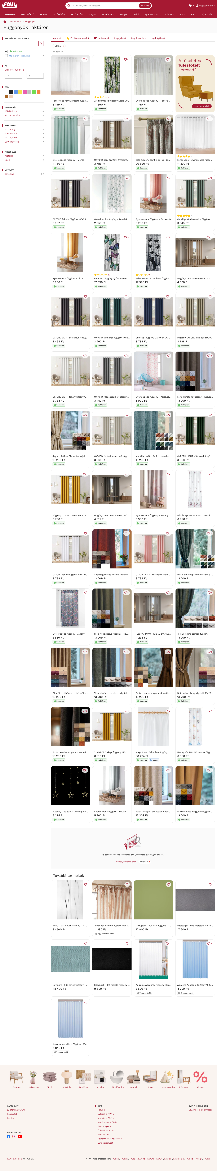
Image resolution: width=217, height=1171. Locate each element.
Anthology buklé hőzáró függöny (111, 574)
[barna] (6, 96)
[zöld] (34, 92)
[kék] (16, 92)
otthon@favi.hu (18, 1110)
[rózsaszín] (25, 92)
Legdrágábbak (158, 38)
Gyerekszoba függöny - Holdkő (110, 811)
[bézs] (11, 96)
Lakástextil (15, 21)
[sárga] (20, 92)
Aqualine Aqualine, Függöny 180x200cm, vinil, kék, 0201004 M (84, 1044)
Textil (50, 1087)
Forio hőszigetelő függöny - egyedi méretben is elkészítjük (125, 633)
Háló (150, 1087)
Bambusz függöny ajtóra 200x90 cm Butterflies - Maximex (124, 278)
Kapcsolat (12, 1114)
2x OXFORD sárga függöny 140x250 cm (114, 752)
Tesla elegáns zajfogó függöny (192, 633)
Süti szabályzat (105, 1143)
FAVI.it (159, 1159)
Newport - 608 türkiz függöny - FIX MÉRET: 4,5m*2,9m (81, 985)
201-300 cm (11, 137)
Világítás (67, 1087)
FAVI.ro (142, 1159)
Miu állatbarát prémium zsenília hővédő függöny (161, 456)
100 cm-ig (10, 129)
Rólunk (101, 1110)
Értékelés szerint (79, 38)
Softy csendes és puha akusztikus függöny (158, 693)
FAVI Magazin (104, 1126)
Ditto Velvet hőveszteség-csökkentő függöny (76, 693)
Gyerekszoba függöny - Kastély (152, 515)
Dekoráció (33, 1087)
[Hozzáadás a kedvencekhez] (85, 118)
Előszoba (183, 1087)
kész (7, 160)
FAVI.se (168, 1159)
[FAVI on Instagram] (13, 1136)
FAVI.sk (124, 1159)
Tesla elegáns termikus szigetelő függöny (115, 693)
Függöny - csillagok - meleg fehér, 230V (73, 811)
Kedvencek (104, 38)
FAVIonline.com (14, 1159)
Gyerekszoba (168, 1087)
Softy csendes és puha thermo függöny (73, 752)
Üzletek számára (106, 1130)
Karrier (10, 1118)
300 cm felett (12, 141)
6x (109, 97)
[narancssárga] (38, 92)
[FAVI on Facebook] (8, 1136)
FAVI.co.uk (178, 1159)
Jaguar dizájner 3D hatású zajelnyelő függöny (76, 456)
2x (109, 275)
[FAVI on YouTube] (20, 1136)
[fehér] (6, 92)
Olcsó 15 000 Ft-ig (14, 69)
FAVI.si (206, 1159)
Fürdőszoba (118, 1087)
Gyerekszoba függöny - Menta (68, 160)
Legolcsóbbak (138, 38)
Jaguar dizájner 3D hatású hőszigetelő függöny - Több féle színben (170, 811)
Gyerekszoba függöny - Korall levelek (155, 397)
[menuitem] (10, 14)
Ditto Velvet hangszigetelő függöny (195, 693)
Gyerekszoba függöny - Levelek (110, 219)
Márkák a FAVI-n (106, 1118)
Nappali (133, 1087)
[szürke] (29, 92)
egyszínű (9, 174)
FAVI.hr (151, 1159)
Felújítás (83, 1087)
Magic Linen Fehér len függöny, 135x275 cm (158, 752)
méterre (9, 155)
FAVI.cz (115, 1159)
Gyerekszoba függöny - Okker (68, 278)
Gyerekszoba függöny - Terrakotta (153, 219)
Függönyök (30, 21)
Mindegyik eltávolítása (125, 862)
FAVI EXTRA (103, 1134)
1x (150, 275)
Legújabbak (120, 38)
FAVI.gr (198, 1159)
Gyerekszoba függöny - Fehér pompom (156, 100)
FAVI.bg (190, 1159)
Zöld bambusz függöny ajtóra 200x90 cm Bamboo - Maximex (126, 100)
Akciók (200, 1087)
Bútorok (17, 1087)
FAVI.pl (133, 1159)
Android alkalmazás (202, 1110)
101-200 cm (11, 111)
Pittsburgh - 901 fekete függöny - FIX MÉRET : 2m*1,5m (123, 985)
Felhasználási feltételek (110, 1139)
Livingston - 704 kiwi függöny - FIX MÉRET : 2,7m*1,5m (164, 925)
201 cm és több (13, 115)
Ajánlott (57, 38)
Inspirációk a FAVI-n (108, 1122)
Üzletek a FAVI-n (106, 1114)
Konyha (100, 1087)
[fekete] (11, 92)
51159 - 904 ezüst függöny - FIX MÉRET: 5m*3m (78, 925)
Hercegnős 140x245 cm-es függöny (195, 752)
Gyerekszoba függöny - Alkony (69, 633)
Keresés (145, 5)
